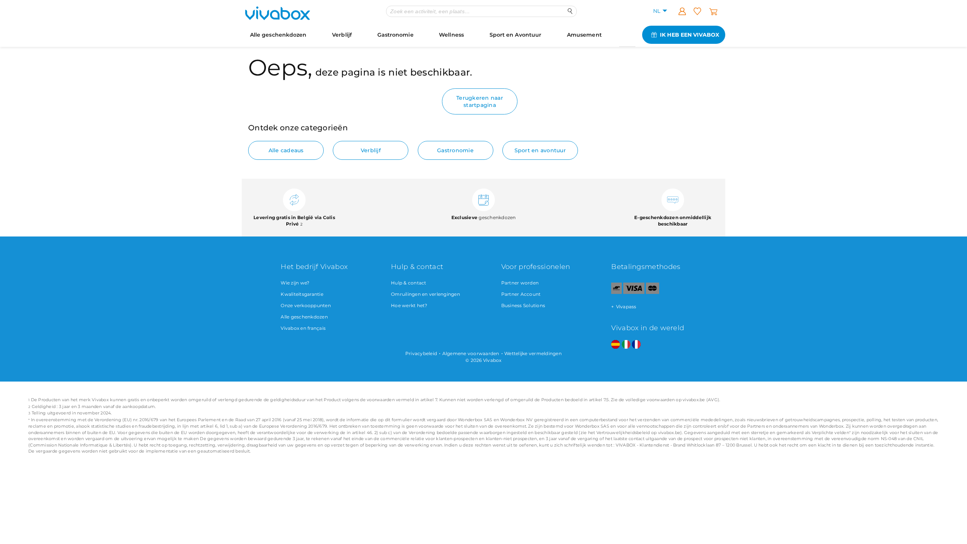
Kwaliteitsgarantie (302, 294)
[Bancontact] (616, 292)
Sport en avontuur (540, 150)
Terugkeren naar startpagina (479, 101)
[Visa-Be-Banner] (633, 292)
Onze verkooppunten (306, 305)
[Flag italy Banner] (626, 344)
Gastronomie (395, 34)
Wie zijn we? (295, 283)
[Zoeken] (570, 11)
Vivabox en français (303, 328)
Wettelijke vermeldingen (533, 353)
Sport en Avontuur (516, 34)
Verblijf (342, 34)
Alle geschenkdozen (278, 34)
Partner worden (520, 283)
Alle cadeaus (286, 150)
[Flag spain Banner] (615, 344)
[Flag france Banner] (636, 344)
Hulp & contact (408, 283)
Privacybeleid (421, 353)
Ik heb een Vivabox (689, 34)
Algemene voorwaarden (470, 353)
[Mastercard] (652, 292)
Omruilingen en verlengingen (425, 294)
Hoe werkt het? (409, 305)
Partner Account (521, 294)
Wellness (451, 34)
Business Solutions (523, 305)
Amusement (584, 34)
